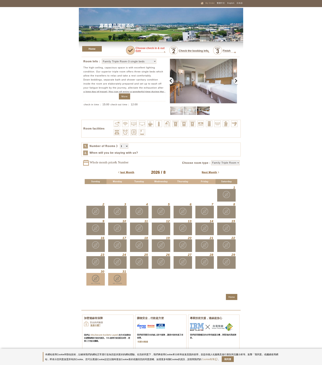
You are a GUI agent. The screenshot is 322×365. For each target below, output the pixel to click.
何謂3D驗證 (143, 341)
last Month (127, 172)
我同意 (227, 359)
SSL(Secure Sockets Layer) (104, 334)
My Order (210, 3)
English (230, 3)
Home (92, 48)
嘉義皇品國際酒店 (116, 25)
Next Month (209, 172)
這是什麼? (95, 325)
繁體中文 (221, 3)
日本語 (240, 3)
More (124, 96)
